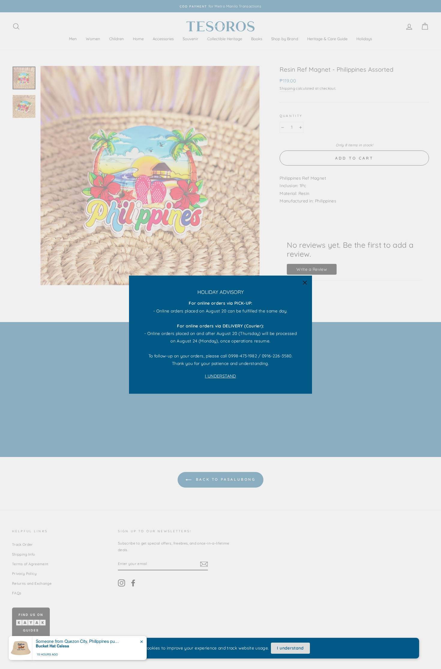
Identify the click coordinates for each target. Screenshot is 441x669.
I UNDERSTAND (220, 375)
